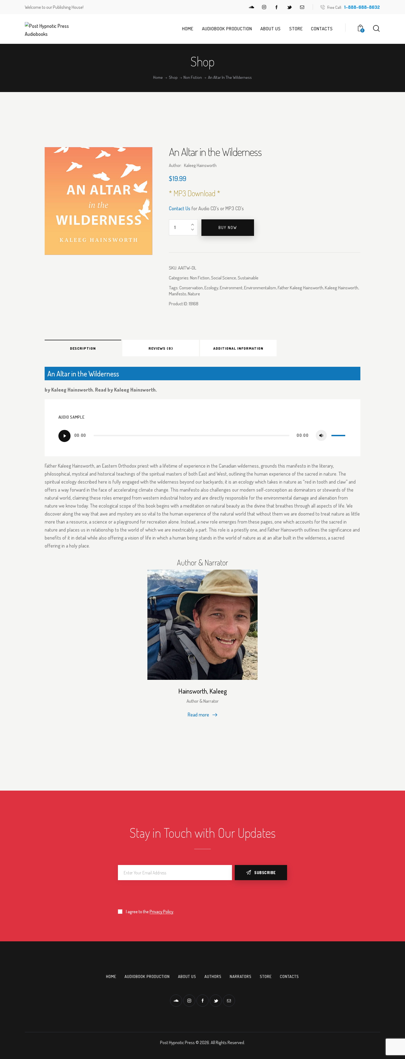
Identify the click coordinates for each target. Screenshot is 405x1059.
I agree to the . (150, 911)
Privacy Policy (161, 911)
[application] (202, 435)
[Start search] (376, 28)
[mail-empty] (302, 7)
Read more (198, 715)
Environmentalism (260, 287)
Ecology (211, 287)
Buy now (227, 227)
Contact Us (179, 208)
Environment (231, 287)
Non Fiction (192, 77)
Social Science (223, 278)
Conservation (191, 287)
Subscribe (265, 872)
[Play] (64, 436)
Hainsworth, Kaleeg (202, 691)
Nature (194, 294)
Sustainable (248, 278)
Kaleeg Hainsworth (341, 287)
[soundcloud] (251, 7)
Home (158, 77)
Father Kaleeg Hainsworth (300, 287)
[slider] (339, 435)
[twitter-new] (289, 7)
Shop (173, 77)
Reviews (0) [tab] (160, 348)
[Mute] (321, 435)
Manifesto (177, 294)
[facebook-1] (276, 7)
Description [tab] (83, 348)
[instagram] (264, 7)
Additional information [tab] (238, 348)
